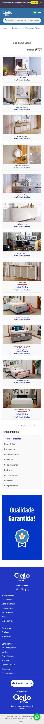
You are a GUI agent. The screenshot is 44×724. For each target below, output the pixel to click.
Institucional (8, 596)
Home (4, 28)
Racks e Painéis (11, 475)
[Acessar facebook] (17, 590)
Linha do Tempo (8, 604)
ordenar (30, 50)
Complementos (11, 486)
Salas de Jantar (11, 465)
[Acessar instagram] (22, 590)
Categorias (7, 644)
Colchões (8, 460)
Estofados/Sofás (11, 454)
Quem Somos (7, 599)
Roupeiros (8, 480)
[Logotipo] (7, 13)
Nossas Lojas (7, 608)
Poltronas (8, 470)
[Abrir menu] (39, 12)
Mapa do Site (7, 621)
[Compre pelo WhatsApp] (35, 12)
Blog (4, 617)
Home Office (9, 444)
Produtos (16, 28)
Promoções (9, 449)
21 (30, 425)
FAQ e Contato (7, 612)
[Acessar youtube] (27, 590)
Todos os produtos (12, 439)
